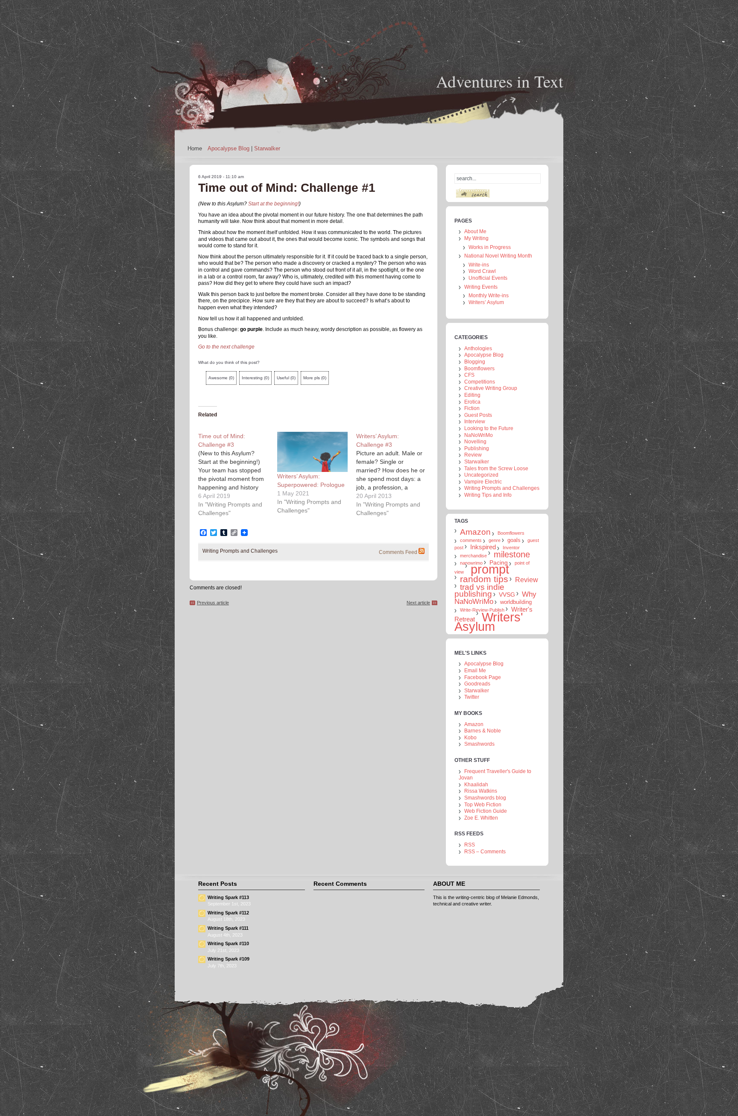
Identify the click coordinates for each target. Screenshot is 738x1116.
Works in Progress (490, 247)
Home (194, 148)
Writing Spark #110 (228, 943)
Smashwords (479, 744)
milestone (512, 554)
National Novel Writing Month (498, 256)
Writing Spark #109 (228, 958)
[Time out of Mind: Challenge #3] (237, 474)
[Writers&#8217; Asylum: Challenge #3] (395, 474)
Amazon (475, 531)
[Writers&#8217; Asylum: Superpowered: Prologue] (312, 452)
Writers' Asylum (488, 622)
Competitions (479, 382)
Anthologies (478, 348)
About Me (475, 231)
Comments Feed (398, 552)
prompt (490, 569)
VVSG (507, 594)
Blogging (474, 362)
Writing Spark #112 (228, 912)
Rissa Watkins (480, 791)
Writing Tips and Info (488, 495)
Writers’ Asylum (486, 302)
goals (514, 540)
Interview (474, 422)
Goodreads (477, 684)
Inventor (511, 547)
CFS (469, 375)
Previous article (213, 602)
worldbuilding (516, 602)
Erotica (472, 402)
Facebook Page (482, 677)
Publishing (476, 448)
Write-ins (479, 265)
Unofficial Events (488, 278)
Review (473, 455)
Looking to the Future (488, 428)
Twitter (471, 697)
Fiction (472, 408)
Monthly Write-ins (489, 296)
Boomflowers (479, 369)
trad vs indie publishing (479, 590)
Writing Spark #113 (228, 897)
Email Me (475, 671)
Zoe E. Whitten (481, 818)
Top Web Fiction (482, 805)
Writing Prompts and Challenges (240, 551)
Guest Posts (478, 415)
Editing (472, 395)
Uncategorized (481, 475)
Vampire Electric (483, 482)
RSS (469, 845)
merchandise (473, 555)
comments (471, 540)
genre (495, 540)
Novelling (475, 442)
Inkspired (483, 547)
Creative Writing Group (490, 388)
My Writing (476, 238)
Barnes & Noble (482, 731)
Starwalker (267, 148)
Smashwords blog (485, 798)
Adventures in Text (499, 81)
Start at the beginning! (273, 204)
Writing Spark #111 (228, 928)
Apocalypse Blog (228, 148)
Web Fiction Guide (485, 811)
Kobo (470, 738)
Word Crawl (482, 271)
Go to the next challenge (226, 347)
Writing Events (481, 287)
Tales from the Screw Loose (496, 469)
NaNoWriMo (478, 435)
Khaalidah (476, 785)
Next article (418, 602)
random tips (484, 579)
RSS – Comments (485, 852)
